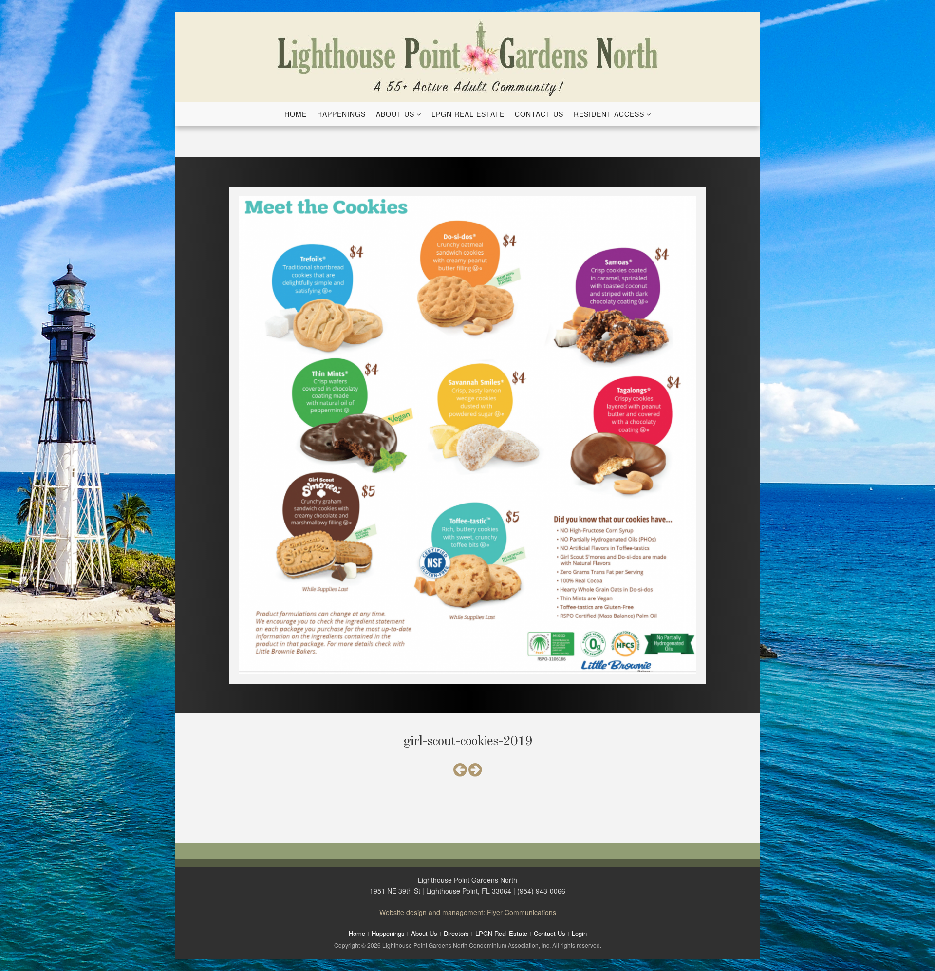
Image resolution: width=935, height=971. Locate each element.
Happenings (341, 114)
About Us (395, 114)
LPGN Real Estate (468, 114)
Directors (456, 933)
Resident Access (609, 114)
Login (579, 933)
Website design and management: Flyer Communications (467, 912)
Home (295, 114)
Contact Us (539, 114)
